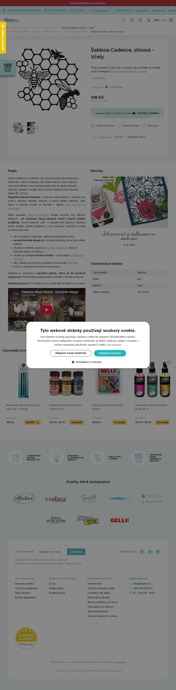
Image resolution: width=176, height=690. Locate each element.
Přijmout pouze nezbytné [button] (70, 353)
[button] (88, 362)
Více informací (114, 344)
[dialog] (88, 345)
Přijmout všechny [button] (110, 353)
